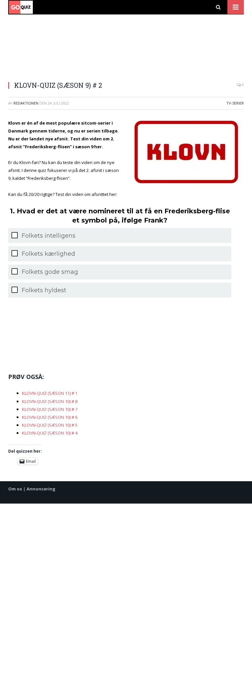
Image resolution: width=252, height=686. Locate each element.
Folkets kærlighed (48, 253)
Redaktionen (25, 103)
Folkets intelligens (48, 235)
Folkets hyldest (44, 290)
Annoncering (41, 489)
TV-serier (235, 103)
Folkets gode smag (50, 271)
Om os (15, 489)
